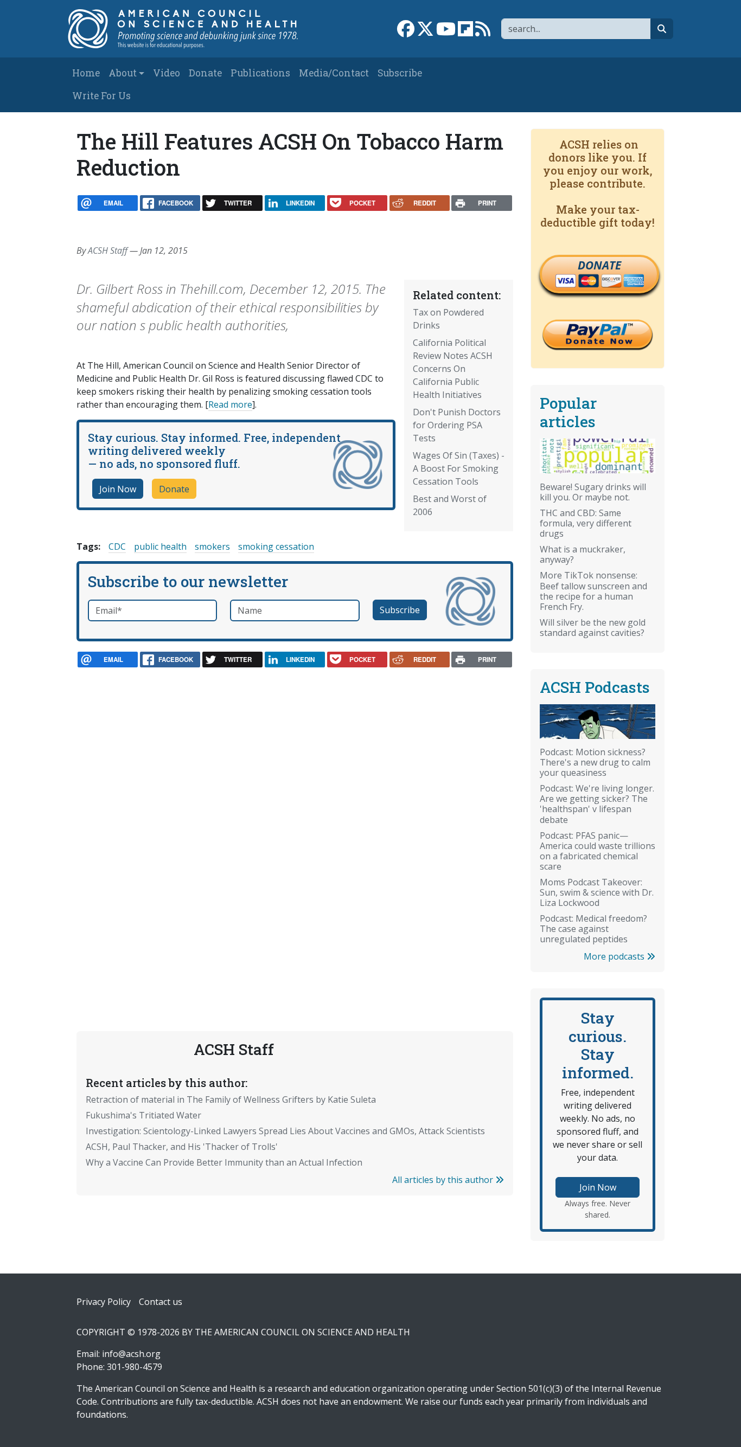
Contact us (160, 1302)
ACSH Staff (107, 250)
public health (160, 546)
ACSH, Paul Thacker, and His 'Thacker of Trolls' (182, 1147)
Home (86, 73)
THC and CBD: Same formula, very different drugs (585, 523)
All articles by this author (443, 1180)
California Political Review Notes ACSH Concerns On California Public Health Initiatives (453, 369)
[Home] (189, 28)
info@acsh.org (131, 1354)
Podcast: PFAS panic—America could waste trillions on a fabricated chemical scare (597, 850)
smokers (212, 546)
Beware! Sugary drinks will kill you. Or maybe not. (593, 492)
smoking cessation (276, 546)
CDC (117, 546)
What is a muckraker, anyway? (582, 554)
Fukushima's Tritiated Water (143, 1115)
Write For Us (101, 95)
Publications (260, 73)
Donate (205, 73)
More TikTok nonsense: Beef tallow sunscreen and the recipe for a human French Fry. (593, 590)
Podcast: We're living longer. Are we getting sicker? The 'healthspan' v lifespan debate (597, 803)
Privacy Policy (103, 1302)
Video (166, 73)
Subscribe (400, 73)
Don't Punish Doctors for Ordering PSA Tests (457, 425)
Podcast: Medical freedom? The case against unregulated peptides (593, 928)
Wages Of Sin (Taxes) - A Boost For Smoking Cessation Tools (458, 468)
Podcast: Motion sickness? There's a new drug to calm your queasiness (595, 762)
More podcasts (615, 956)
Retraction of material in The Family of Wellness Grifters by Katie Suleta (231, 1099)
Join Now (117, 489)
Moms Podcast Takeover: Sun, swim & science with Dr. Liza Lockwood (597, 892)
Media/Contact (334, 73)
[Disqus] (294, 825)
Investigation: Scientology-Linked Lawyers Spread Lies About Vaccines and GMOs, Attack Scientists (285, 1131)
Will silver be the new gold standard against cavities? (593, 627)
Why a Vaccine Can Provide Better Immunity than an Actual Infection (224, 1162)
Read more (230, 404)
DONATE (599, 265)
